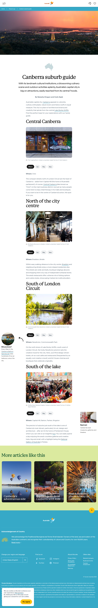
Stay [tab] (50, 167)
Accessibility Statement (72, 565)
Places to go (12, 9)
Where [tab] (30, 167)
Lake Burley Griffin (62, 110)
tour (54, 434)
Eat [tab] (37, 167)
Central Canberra (50, 184)
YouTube (41, 563)
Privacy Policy (72, 558)
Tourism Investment (86, 564)
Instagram (56, 558)
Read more (15, 542)
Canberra (46, 102)
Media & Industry (88, 558)
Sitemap (70, 568)
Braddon (65, 264)
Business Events (88, 560)
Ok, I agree (26, 602)
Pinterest (56, 563)
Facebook (42, 558)
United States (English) (10, 560)
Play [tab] (43, 167)
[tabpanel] (49, 185)
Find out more (19, 593)
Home (3, 9)
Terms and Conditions (71, 561)
